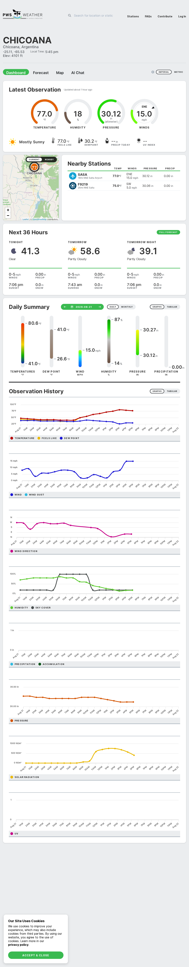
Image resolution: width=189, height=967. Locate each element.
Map (53, 73)
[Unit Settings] (153, 72)
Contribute (165, 16)
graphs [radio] (157, 307)
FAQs (148, 16)
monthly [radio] (127, 307)
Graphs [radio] (157, 391)
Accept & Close (35, 955)
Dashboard (14, 73)
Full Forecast (168, 233)
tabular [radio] (172, 307)
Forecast (36, 73)
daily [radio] (113, 307)
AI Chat (69, 73)
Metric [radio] (178, 72)
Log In (182, 16)
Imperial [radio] (164, 72)
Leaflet (26, 219)
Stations (133, 16)
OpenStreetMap (39, 219)
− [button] (8, 216)
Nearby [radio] (49, 160)
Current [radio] (34, 160)
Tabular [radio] (172, 391)
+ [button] (8, 210)
